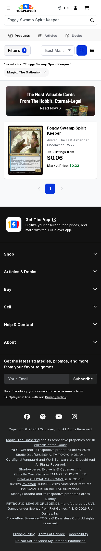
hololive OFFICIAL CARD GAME (40, 479)
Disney (50, 499)
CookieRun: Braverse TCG (26, 518)
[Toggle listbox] (69, 50)
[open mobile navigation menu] (8, 8)
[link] (26, 8)
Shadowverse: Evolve (35, 469)
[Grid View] (81, 50)
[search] (45, 20)
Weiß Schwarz (57, 459)
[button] (92, 20)
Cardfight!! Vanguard (22, 459)
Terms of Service (51, 534)
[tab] (19, 35)
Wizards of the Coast (50, 445)
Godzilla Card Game (29, 474)
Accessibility (78, 534)
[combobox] (58, 50)
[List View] (92, 50)
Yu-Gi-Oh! (18, 450)
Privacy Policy (55, 397)
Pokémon (29, 484)
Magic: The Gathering (23, 440)
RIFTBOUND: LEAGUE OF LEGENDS (33, 503)
